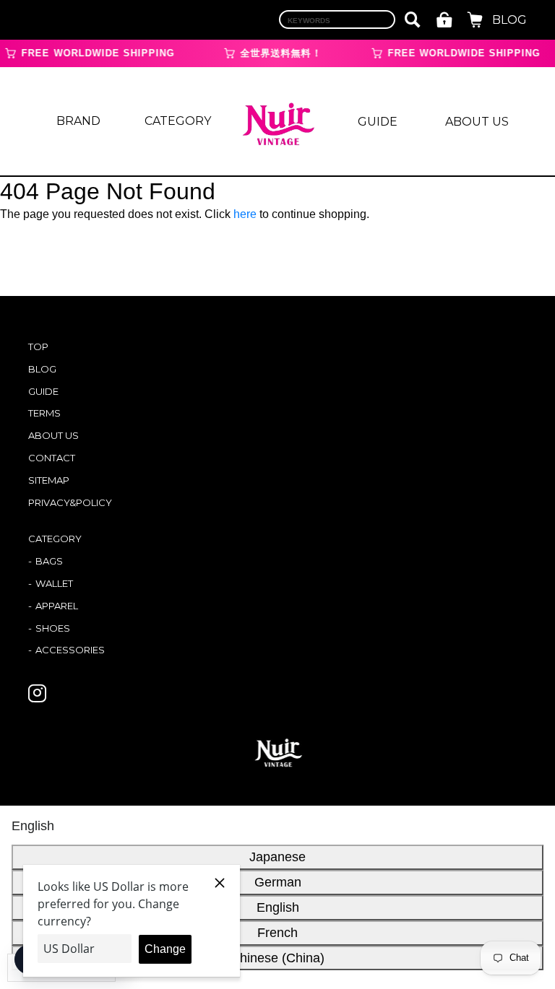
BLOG (509, 20)
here (245, 214)
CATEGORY (178, 121)
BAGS (49, 561)
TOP (38, 346)
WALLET (54, 583)
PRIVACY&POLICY (70, 502)
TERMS (44, 413)
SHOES (52, 628)
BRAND (78, 121)
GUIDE (377, 121)
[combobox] (337, 19)
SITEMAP (48, 480)
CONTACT (51, 457)
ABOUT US (477, 121)
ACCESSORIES (70, 649)
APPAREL (56, 605)
